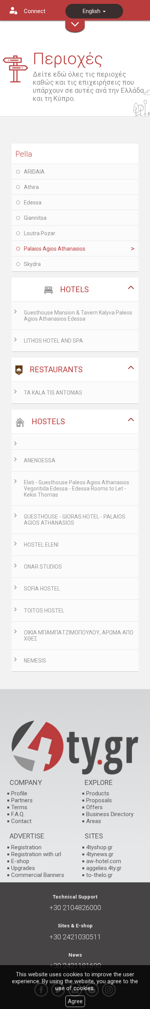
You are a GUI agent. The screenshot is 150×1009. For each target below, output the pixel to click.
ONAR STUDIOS (43, 567)
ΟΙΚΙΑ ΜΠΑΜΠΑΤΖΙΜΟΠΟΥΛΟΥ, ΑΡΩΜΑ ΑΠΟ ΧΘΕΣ (78, 635)
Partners (22, 800)
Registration (26, 847)
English (92, 11)
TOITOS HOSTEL (44, 610)
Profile (19, 793)
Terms (19, 807)
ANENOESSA (39, 460)
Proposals (99, 800)
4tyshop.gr (99, 847)
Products (97, 793)
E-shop (20, 861)
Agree (75, 1001)
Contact (21, 821)
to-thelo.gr (99, 875)
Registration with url (36, 854)
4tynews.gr (99, 854)
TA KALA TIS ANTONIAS (53, 393)
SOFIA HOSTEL (42, 589)
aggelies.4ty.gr (104, 868)
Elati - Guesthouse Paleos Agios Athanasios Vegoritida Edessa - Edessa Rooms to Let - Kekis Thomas (76, 488)
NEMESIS (35, 661)
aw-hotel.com (103, 861)
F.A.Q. (18, 814)
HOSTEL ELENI (41, 545)
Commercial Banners (37, 875)
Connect (34, 11)
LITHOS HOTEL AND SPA (53, 341)
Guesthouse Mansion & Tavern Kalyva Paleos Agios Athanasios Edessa (78, 316)
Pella (23, 154)
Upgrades (23, 868)
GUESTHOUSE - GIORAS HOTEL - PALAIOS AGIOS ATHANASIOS (74, 520)
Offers (94, 807)
